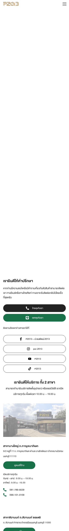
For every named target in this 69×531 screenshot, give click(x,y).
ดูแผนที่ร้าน (19, 465)
